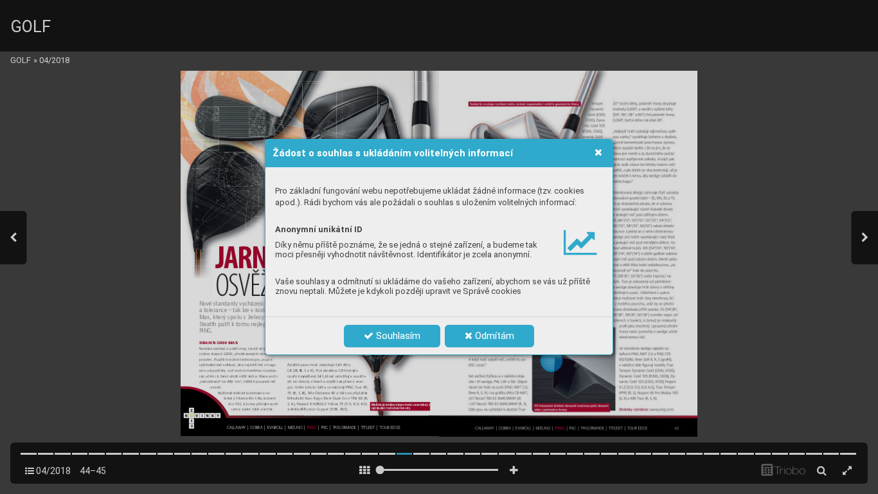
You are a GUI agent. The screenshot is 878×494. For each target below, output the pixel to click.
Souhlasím (396, 336)
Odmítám (493, 336)
